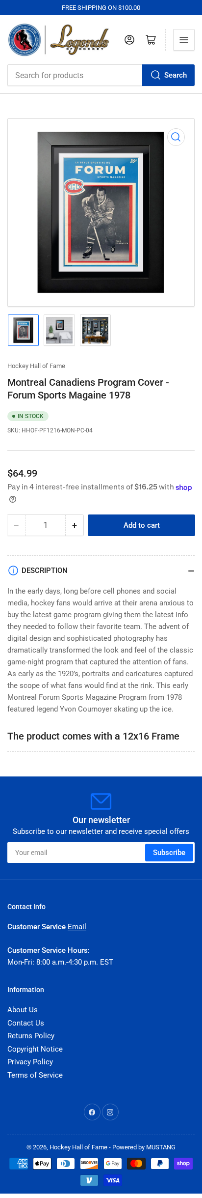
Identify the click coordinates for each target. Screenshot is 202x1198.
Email (77, 926)
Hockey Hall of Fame (36, 366)
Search (175, 75)
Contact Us (25, 1023)
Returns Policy (30, 1035)
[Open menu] (184, 40)
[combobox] (101, 75)
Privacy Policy (30, 1061)
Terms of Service (35, 1075)
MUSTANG (161, 1147)
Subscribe (169, 852)
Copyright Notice (35, 1049)
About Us (22, 1009)
